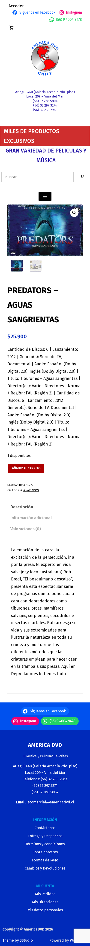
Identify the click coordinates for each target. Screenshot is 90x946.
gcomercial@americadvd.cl (50, 802)
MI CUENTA (45, 886)
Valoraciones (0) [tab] (25, 528)
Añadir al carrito (26, 468)
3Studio (26, 940)
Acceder (16, 6)
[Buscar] (82, 177)
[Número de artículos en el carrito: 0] (11, 27)
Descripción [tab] (21, 507)
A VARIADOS (31, 490)
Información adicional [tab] (31, 517)
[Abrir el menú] (45, 196)
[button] (74, 213)
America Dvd (45, 745)
